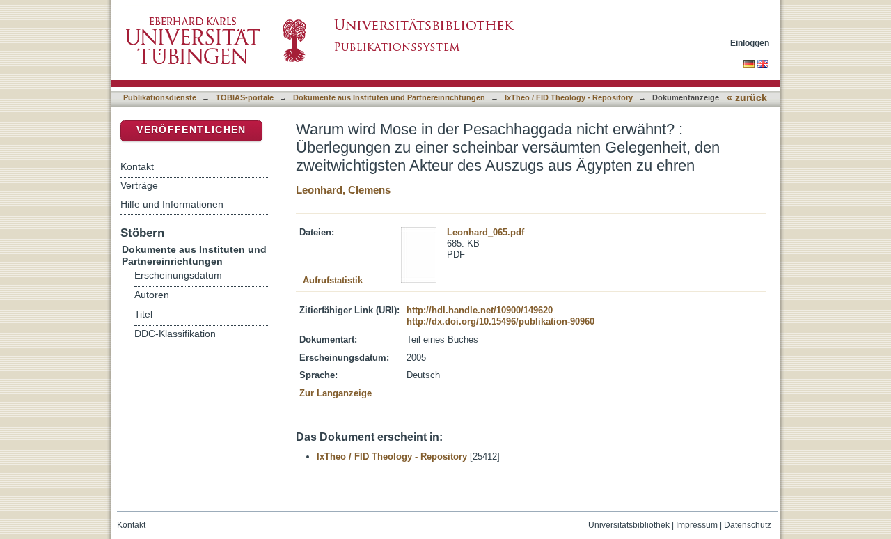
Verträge (139, 185)
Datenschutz (747, 525)
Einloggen (749, 42)
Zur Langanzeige (335, 393)
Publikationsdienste (159, 97)
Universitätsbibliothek (629, 525)
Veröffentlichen (191, 130)
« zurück (747, 98)
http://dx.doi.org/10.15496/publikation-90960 (500, 321)
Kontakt (137, 166)
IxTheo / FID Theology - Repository (569, 97)
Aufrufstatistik (333, 280)
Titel (143, 314)
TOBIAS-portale (245, 97)
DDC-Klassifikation (175, 334)
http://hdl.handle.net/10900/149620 (480, 310)
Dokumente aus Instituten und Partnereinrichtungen (389, 97)
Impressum (697, 525)
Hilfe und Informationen (171, 204)
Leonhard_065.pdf (485, 232)
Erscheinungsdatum (178, 275)
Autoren (151, 295)
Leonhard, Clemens (343, 190)
